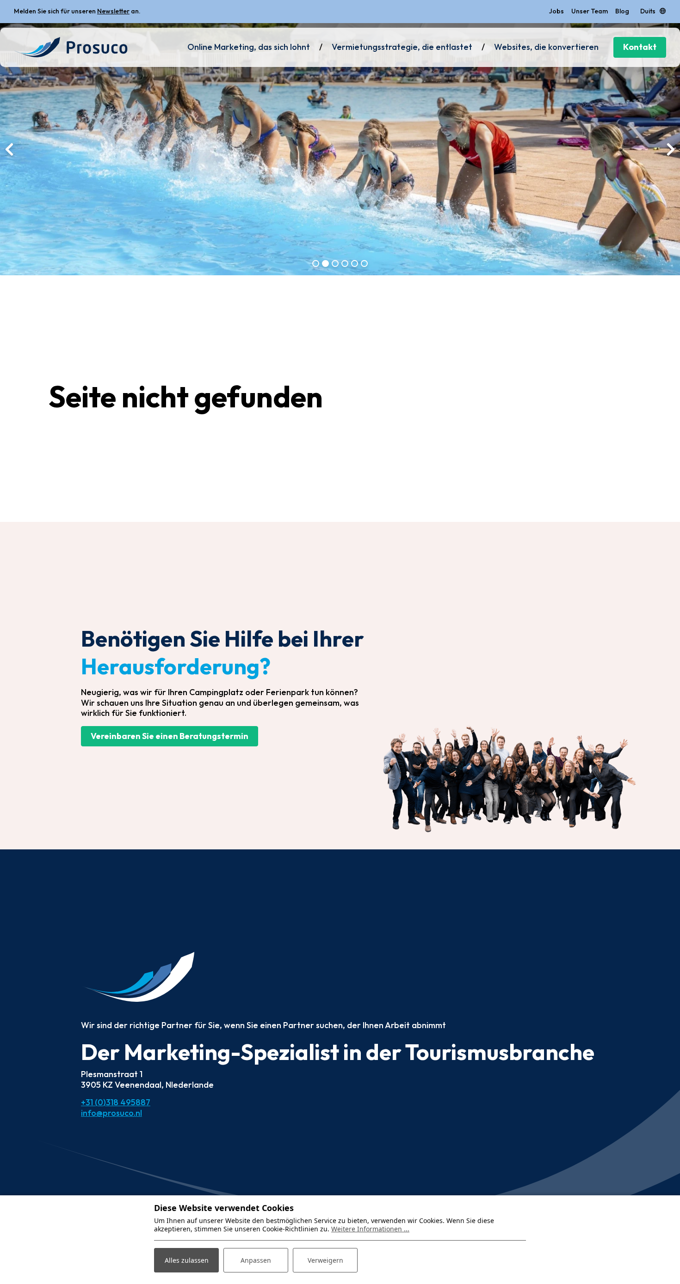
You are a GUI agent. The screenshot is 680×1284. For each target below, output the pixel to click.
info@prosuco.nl (111, 1113)
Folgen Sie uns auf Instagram (147, 11)
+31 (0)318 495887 (115, 1102)
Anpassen (256, 1260)
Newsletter (113, 11)
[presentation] (9, 149)
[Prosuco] (71, 47)
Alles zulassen (187, 1260)
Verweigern (325, 1260)
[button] (316, 263)
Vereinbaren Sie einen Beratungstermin (169, 736)
